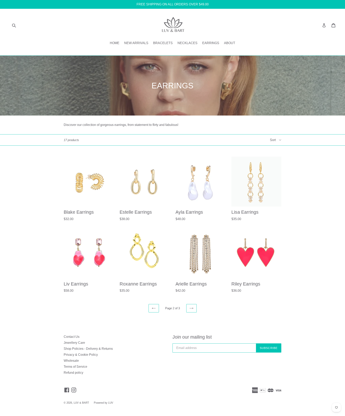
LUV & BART (81, 402)
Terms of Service (75, 366)
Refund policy (73, 372)
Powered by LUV (103, 402)
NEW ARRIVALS (136, 43)
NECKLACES (187, 43)
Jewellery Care (74, 342)
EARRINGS (210, 43)
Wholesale (71, 360)
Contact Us (71, 336)
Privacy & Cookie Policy (81, 354)
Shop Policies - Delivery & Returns (88, 348)
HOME (114, 43)
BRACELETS (163, 43)
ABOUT (229, 43)
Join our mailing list (192, 337)
